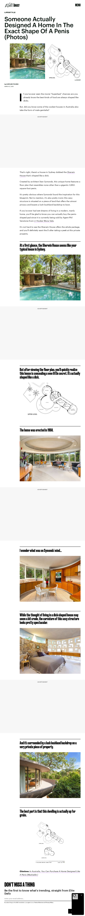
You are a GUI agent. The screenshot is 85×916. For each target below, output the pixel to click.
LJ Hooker (78, 79)
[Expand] (74, 895)
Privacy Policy (49, 902)
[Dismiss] (81, 895)
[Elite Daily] (12, 5)
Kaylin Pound (12, 84)
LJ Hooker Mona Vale (44, 221)
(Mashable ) (32, 874)
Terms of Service (38, 902)
